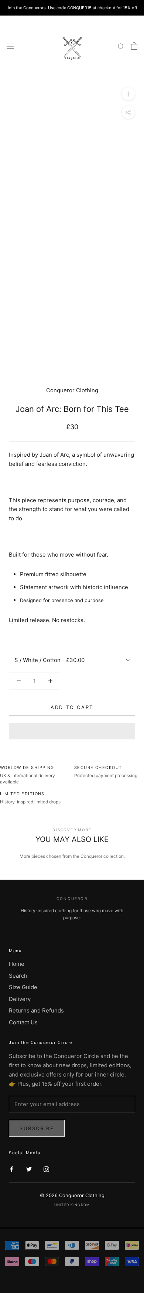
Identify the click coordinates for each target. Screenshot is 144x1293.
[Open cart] (134, 46)
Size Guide (23, 987)
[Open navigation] (10, 46)
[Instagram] (46, 1169)
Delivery (20, 999)
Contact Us (23, 1022)
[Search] (121, 46)
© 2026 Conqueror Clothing (72, 1195)
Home (16, 963)
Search (18, 975)
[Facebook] (11, 1169)
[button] (72, 731)
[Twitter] (29, 1169)
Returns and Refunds (36, 1010)
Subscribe (37, 1128)
